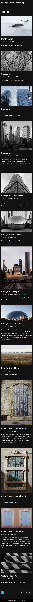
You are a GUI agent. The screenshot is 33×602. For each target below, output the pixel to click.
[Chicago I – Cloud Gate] (16, 313)
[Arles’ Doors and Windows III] (16, 402)
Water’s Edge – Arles (10, 576)
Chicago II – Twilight (10, 291)
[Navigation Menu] (30, 2)
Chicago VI (6, 109)
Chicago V (5, 153)
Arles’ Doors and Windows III (13, 428)
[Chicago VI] (16, 96)
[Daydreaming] (16, 26)
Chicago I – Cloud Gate (11, 323)
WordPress (22, 600)
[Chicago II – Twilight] (16, 267)
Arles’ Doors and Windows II (13, 496)
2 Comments (22, 294)
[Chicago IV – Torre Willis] (16, 183)
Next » (28, 592)
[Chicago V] (16, 135)
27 (21, 592)
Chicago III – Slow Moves (12, 234)
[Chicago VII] (16, 61)
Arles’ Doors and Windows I (13, 531)
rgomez (4, 41)
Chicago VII (6, 74)
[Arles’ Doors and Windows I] (16, 518)
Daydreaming (7, 39)
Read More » (9, 339)
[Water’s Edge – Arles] (16, 563)
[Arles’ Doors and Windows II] (16, 470)
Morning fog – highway (11, 368)
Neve (9, 600)
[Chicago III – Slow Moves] (16, 221)
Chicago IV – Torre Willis (12, 195)
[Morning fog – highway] (16, 355)
